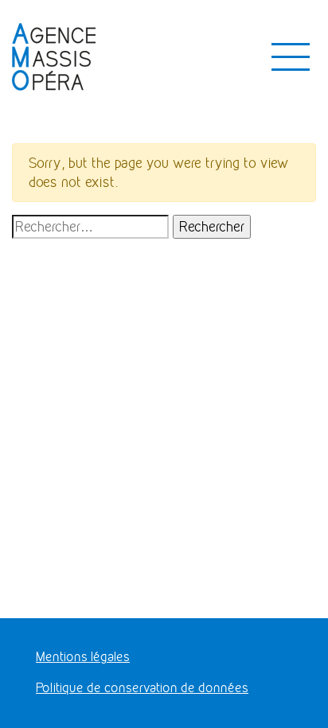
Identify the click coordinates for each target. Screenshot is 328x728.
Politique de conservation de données (142, 687)
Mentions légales (83, 656)
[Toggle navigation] (290, 57)
